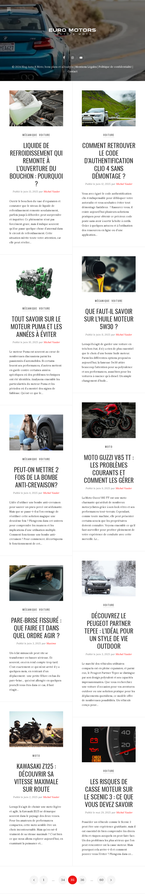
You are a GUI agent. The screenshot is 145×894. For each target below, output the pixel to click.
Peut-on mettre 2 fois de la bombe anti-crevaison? (36, 477)
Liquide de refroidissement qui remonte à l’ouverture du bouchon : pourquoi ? (36, 164)
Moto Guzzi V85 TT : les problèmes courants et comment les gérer (109, 468)
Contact (72, 71)
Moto (108, 447)
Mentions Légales (86, 66)
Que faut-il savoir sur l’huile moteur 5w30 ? (109, 318)
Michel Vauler (52, 191)
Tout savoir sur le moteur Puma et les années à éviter (36, 326)
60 (101, 880)
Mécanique (29, 135)
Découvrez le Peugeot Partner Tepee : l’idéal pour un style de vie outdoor (108, 631)
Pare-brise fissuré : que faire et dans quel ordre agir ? (36, 627)
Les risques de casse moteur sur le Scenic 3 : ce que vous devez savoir (108, 793)
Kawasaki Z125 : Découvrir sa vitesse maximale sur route (36, 777)
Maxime (51, 643)
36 (82, 880)
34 (63, 880)
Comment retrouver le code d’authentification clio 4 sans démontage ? (108, 160)
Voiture (44, 135)
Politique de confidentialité (115, 66)
